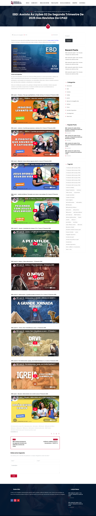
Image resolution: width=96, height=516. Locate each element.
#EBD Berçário (41, 426)
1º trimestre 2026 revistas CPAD (73, 170)
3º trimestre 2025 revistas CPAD (73, 177)
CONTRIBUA (82, 3)
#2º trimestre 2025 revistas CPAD (17, 426)
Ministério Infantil (70, 227)
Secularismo (69, 242)
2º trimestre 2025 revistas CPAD (73, 172)
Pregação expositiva (70, 234)
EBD (32, 11)
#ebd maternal (31, 428)
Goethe (67, 219)
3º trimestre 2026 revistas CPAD (73, 180)
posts (76, 232)
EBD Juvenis (68, 212)
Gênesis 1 (74, 219)
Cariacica (79, 190)
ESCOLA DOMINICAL (65, 3)
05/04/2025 (55, 34)
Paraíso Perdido (69, 232)
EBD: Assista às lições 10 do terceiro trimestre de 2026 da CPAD (75, 504)
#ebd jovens (13, 428)
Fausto (79, 217)
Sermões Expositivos (71, 110)
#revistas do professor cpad (30, 429)
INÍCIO (27, 3)
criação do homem (70, 197)
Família (68, 95)
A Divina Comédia (70, 187)
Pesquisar (67, 36)
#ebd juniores (19, 428)
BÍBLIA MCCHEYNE (44, 3)
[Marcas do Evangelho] (16, 3)
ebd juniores (76, 209)
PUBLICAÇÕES (54, 3)
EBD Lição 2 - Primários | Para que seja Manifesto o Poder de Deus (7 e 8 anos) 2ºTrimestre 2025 (35, 95)
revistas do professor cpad (72, 239)
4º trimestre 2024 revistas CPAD (73, 182)
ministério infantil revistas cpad (73, 229)
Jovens (68, 98)
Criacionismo (77, 192)
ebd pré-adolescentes (71, 217)
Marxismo (80, 224)
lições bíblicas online (71, 224)
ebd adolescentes (70, 202)
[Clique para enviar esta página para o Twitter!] (54, 434)
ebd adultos (79, 202)
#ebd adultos (35, 426)
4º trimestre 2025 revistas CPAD (73, 185)
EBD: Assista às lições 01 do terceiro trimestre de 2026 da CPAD (73, 152)
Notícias (68, 104)
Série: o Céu (69, 249)
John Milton (68, 222)
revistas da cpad (70, 237)
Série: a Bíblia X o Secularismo (73, 246)
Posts (68, 107)
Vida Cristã (69, 116)
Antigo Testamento (70, 190)
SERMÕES (74, 3)
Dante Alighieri (69, 200)
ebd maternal (69, 214)
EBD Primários (77, 214)
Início (27, 11)
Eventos (69, 92)
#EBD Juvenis (25, 428)
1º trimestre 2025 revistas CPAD (73, 167)
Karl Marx (75, 222)
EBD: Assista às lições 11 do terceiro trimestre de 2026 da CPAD (75, 494)
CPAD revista (69, 192)
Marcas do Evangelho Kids (73, 101)
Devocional (69, 85)
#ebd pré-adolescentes (39, 428)
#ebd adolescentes (28, 426)
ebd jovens (68, 209)
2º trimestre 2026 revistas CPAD (73, 175)
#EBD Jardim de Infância (49, 426)
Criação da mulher (70, 195)
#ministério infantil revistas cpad (17, 429)
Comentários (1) (14, 431)
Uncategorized (70, 113)
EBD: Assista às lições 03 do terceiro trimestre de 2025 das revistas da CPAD (73, 137)
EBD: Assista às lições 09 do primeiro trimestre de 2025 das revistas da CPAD (73, 129)
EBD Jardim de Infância (71, 207)
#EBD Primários (48, 428)
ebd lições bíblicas (77, 212)
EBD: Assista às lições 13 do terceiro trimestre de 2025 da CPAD (73, 145)
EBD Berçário (69, 204)
